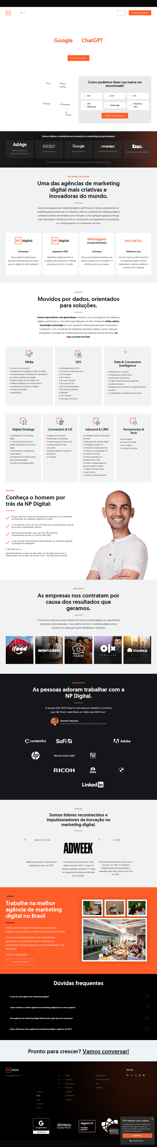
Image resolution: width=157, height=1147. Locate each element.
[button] (137, 1140)
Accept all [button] (137, 1136)
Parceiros (69, 1088)
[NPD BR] (12, 12)
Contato (68, 1100)
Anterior (36, 709)
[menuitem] (33, 13)
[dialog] (137, 1130)
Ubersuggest (101, 1075)
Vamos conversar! (106, 1051)
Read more (138, 1131)
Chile (38, 1100)
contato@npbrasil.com (14, 1076)
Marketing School (103, 1080)
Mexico (39, 1108)
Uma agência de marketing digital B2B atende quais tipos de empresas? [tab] (41, 1018)
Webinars (99, 1088)
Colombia (40, 1104)
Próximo (120, 709)
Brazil (38, 1096)
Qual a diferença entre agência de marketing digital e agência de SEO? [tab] (41, 1029)
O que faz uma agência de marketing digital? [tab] (29, 996)
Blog (98, 1084)
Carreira (68, 1091)
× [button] (152, 1119)
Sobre (67, 1075)
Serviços (68, 1080)
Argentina (40, 1091)
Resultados (69, 1084)
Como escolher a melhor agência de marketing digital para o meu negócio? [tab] (43, 1007)
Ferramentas (70, 1096)
